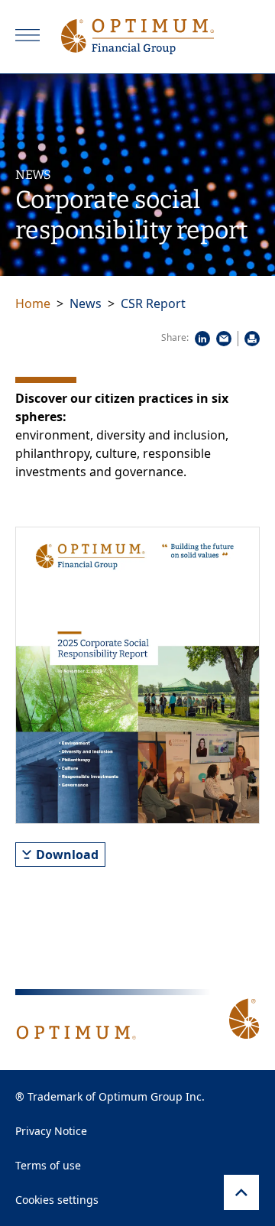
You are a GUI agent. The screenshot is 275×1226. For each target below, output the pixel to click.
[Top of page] (241, 1192)
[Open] (27, 35)
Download (67, 854)
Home (32, 303)
